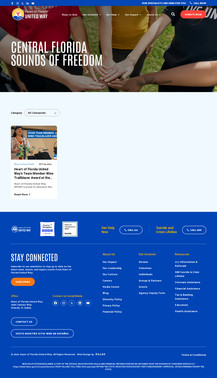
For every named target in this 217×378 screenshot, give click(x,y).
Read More (21, 194)
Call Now (200, 3)
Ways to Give (69, 14)
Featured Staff (27, 164)
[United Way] (31, 13)
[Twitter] (23, 3)
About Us (152, 14)
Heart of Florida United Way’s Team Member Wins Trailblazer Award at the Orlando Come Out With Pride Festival (33, 173)
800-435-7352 (88, 366)
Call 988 (196, 230)
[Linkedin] (27, 3)
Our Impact (131, 14)
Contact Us (24, 322)
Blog (16, 164)
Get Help (111, 14)
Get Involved (90, 14)
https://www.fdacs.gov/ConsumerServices (34, 366)
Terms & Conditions (193, 354)
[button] (99, 14)
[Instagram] (17, 3)
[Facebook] (12, 3)
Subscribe (23, 282)
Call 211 (133, 230)
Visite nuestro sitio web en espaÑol (42, 333)
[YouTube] (33, 3)
